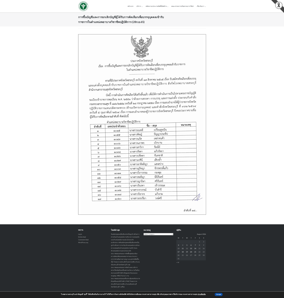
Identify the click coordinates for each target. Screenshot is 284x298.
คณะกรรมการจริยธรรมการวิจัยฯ (182, 6)
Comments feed (83, 240)
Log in (80, 234)
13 (191, 248)
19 (187, 252)
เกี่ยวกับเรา (200, 6)
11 (183, 248)
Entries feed (82, 237)
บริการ (138, 6)
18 (183, 252)
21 (195, 252)
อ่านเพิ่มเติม (202, 294)
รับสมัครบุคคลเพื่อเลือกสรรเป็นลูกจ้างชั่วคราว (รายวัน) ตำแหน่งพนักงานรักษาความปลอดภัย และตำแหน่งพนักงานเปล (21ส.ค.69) (125, 237)
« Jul (177, 262)
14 (195, 248)
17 (178, 252)
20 (191, 252)
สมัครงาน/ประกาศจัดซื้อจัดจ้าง (156, 6)
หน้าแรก (130, 6)
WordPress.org (83, 242)
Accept (218, 294)
